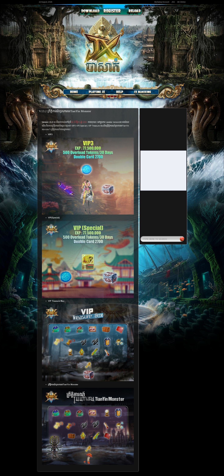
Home (73, 91)
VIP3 (50, 134)
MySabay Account (161, 2)
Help (119, 91)
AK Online (181, 2)
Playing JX (96, 91)
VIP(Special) (54, 218)
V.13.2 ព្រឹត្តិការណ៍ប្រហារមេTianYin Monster (65, 111)
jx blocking (142, 91)
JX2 (173, 2)
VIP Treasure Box (56, 301)
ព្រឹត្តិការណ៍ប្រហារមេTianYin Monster (63, 384)
